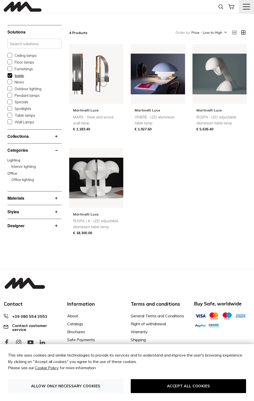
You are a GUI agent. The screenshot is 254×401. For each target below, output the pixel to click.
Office (12, 173)
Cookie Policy (47, 367)
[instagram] (19, 342)
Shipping (138, 340)
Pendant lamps (27, 95)
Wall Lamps (24, 122)
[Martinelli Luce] (22, 6)
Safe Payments (81, 340)
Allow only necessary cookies (65, 386)
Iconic (19, 75)
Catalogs (75, 324)
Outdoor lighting (28, 89)
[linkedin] (42, 342)
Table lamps (25, 115)
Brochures (76, 332)
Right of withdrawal (148, 324)
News (19, 82)
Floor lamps (24, 62)
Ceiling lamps (26, 55)
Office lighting (22, 180)
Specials (21, 102)
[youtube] (30, 342)
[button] (208, 33)
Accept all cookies (188, 386)
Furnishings (24, 69)
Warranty (139, 332)
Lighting (13, 160)
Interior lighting (23, 166)
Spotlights (23, 109)
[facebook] (7, 342)
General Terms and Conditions (157, 316)
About (72, 316)
